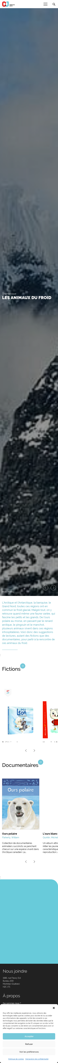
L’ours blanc (50, 833)
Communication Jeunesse (8, 4)
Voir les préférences (29, 1052)
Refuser (29, 1044)
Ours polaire (9, 833)
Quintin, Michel (50, 837)
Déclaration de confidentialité (36, 1059)
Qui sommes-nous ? (12, 1003)
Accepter (29, 1036)
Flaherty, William (10, 837)
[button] (53, 1007)
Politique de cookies (16, 1059)
